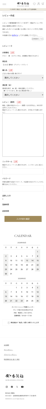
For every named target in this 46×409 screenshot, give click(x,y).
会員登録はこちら (37, 39)
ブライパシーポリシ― (10, 354)
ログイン (15, 35)
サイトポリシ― (8, 350)
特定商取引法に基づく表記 (11, 359)
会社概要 (6, 345)
